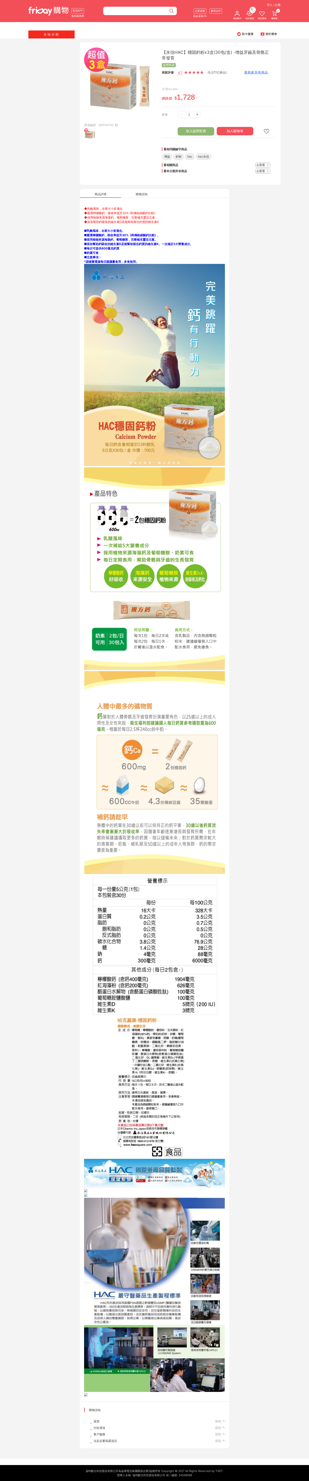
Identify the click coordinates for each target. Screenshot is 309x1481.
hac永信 (203, 156)
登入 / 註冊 (274, 5)
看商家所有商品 (256, 72)
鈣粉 (179, 156)
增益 (167, 156)
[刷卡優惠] (245, 34)
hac (189, 156)
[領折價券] (269, 34)
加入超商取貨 (196, 131)
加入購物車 (235, 131)
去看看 (261, 165)
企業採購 (200, 10)
